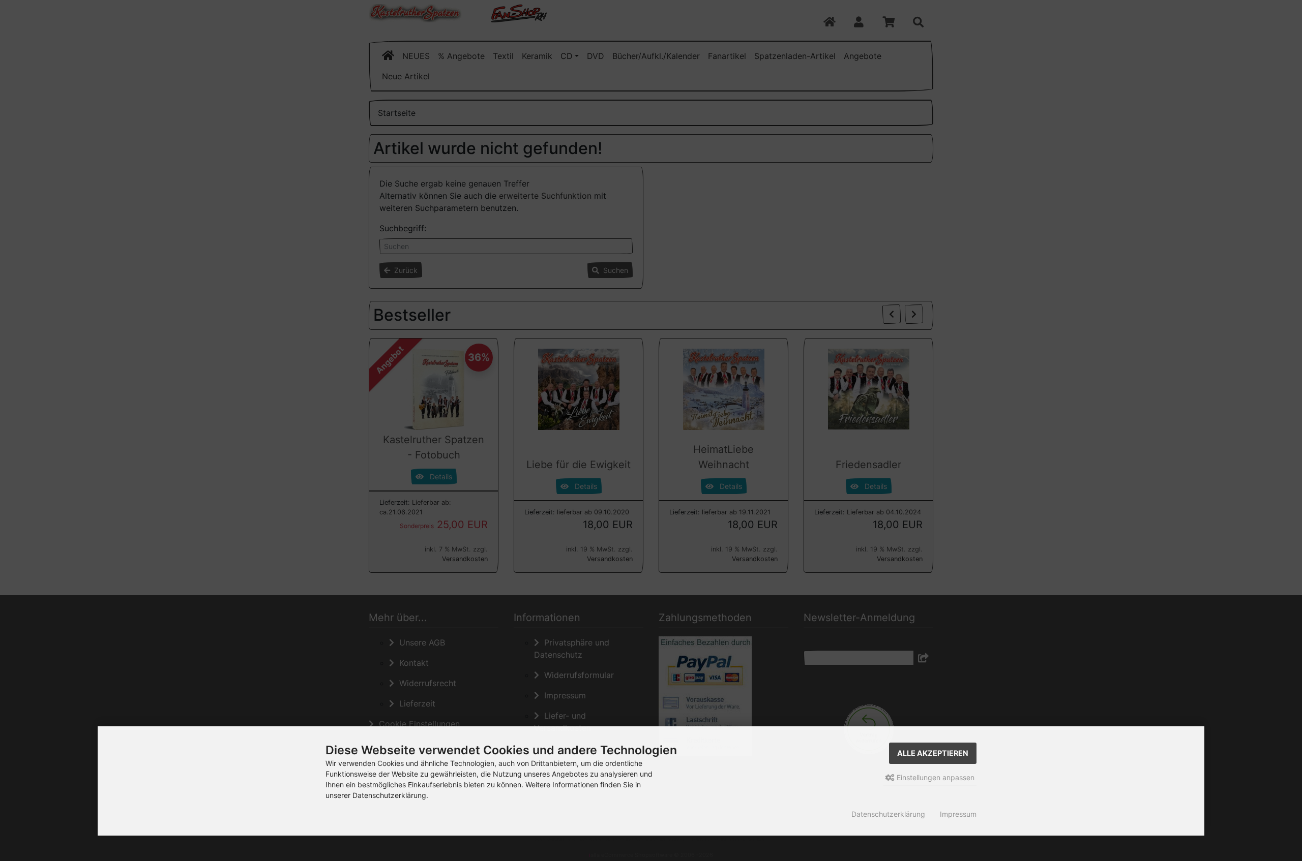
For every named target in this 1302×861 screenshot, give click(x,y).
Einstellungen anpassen (934, 777)
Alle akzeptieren (932, 753)
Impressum (958, 814)
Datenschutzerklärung (888, 814)
